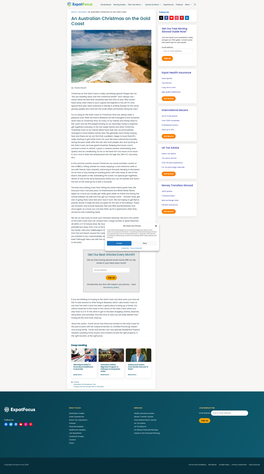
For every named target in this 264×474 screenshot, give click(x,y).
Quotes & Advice (152, 5)
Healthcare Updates (77, 430)
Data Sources (254, 464)
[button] (156, 226)
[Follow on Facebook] (166, 18)
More (187, 5)
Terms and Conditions (197, 464)
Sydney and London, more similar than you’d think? (138, 367)
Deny (145, 243)
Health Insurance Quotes (144, 413)
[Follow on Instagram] (177, 18)
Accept (119, 243)
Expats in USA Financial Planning (147, 433)
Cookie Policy (125, 248)
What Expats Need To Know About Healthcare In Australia (83, 367)
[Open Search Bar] (195, 4)
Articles (76, 382)
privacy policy (113, 287)
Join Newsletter (75, 433)
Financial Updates (76, 426)
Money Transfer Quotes (143, 416)
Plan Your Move (134, 5)
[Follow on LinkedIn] (187, 18)
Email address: (205, 413)
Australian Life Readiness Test (85, 384)
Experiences (168, 5)
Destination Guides (76, 413)
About (71, 443)
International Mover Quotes (145, 420)
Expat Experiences (76, 416)
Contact (72, 440)
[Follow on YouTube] (171, 18)
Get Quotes (169, 98)
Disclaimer (212, 464)
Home (74, 12)
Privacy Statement (136, 248)
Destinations (106, 5)
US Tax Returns (140, 426)
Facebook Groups (76, 436)
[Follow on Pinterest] (182, 18)
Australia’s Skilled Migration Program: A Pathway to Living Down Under (110, 368)
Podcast (179, 5)
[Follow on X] (161, 18)
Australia (82, 12)
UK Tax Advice (139, 423)
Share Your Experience (78, 420)
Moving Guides (120, 5)
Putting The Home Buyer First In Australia (89, 387)
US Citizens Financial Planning (146, 430)
